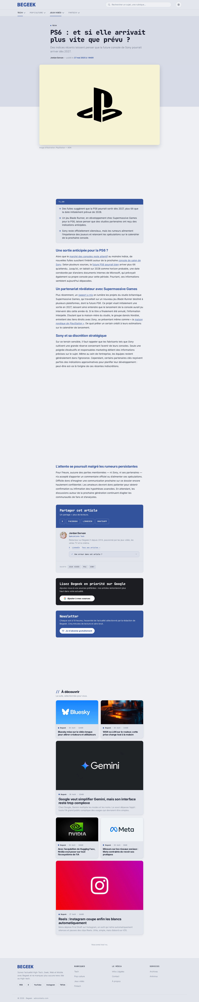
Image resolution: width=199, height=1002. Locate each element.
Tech (20, 13)
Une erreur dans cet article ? (88, 554)
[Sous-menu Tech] (24, 12)
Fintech (73, 13)
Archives (154, 971)
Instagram (51, 985)
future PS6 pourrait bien (105, 264)
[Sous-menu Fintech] (79, 12)
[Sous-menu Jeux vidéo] (63, 12)
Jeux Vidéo (74, 567)
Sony (92, 567)
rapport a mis (85, 295)
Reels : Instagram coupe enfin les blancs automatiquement (90, 921)
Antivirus (154, 976)
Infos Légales (118, 971)
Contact (115, 976)
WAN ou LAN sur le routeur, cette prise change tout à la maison (120, 733)
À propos (116, 981)
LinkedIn (87, 521)
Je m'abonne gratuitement (79, 631)
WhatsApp (102, 521)
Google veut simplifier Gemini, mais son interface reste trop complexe (97, 801)
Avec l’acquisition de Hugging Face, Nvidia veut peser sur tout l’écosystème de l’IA (76, 852)
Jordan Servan (56, 58)
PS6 (84, 567)
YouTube (37, 985)
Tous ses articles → (91, 547)
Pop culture (36, 13)
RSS (21, 985)
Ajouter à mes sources (78, 598)
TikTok (62, 985)
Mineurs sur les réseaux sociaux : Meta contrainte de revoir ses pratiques (120, 852)
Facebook (73, 521)
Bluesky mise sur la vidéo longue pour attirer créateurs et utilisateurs (77, 733)
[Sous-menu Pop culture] (45, 12)
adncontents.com (41, 998)
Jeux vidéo (55, 13)
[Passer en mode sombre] (179, 5)
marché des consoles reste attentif (88, 256)
